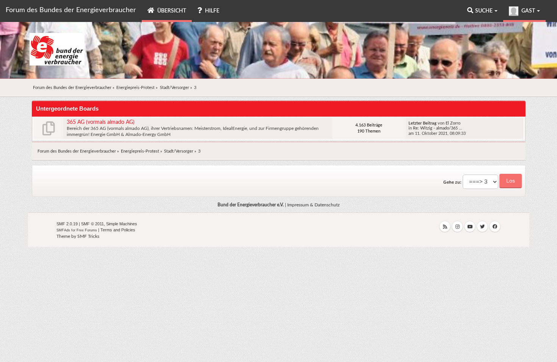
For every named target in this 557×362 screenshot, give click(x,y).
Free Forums (87, 230)
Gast (528, 11)
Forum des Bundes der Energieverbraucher (71, 10)
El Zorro (453, 123)
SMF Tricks (88, 236)
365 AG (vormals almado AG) (101, 122)
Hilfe (211, 11)
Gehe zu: (452, 182)
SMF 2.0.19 (67, 224)
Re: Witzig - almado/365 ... (437, 128)
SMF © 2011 (92, 224)
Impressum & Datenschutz (313, 205)
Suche (484, 11)
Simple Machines (121, 224)
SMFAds (63, 230)
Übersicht (171, 11)
